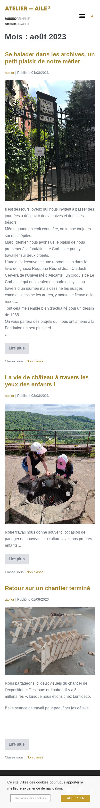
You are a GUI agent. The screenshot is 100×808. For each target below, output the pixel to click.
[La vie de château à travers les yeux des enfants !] (50, 464)
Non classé (34, 361)
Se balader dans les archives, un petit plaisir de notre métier (50, 58)
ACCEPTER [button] (75, 798)
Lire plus (19, 346)
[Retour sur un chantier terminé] (50, 641)
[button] (82, 16)
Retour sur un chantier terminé (47, 588)
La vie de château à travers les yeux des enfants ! (47, 381)
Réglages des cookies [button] (30, 798)
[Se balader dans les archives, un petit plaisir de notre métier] (50, 140)
